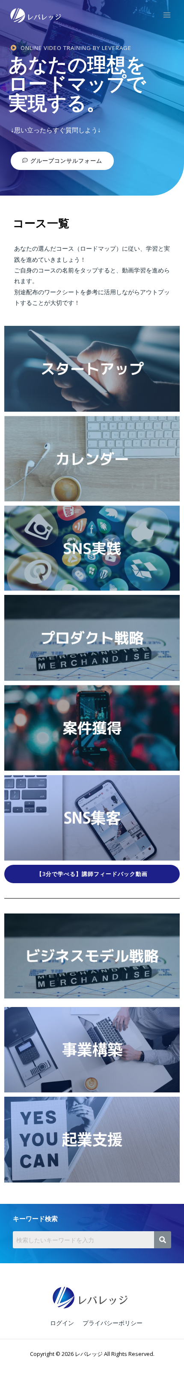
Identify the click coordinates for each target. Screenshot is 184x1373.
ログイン (62, 1323)
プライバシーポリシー (112, 1323)
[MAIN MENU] (167, 15)
